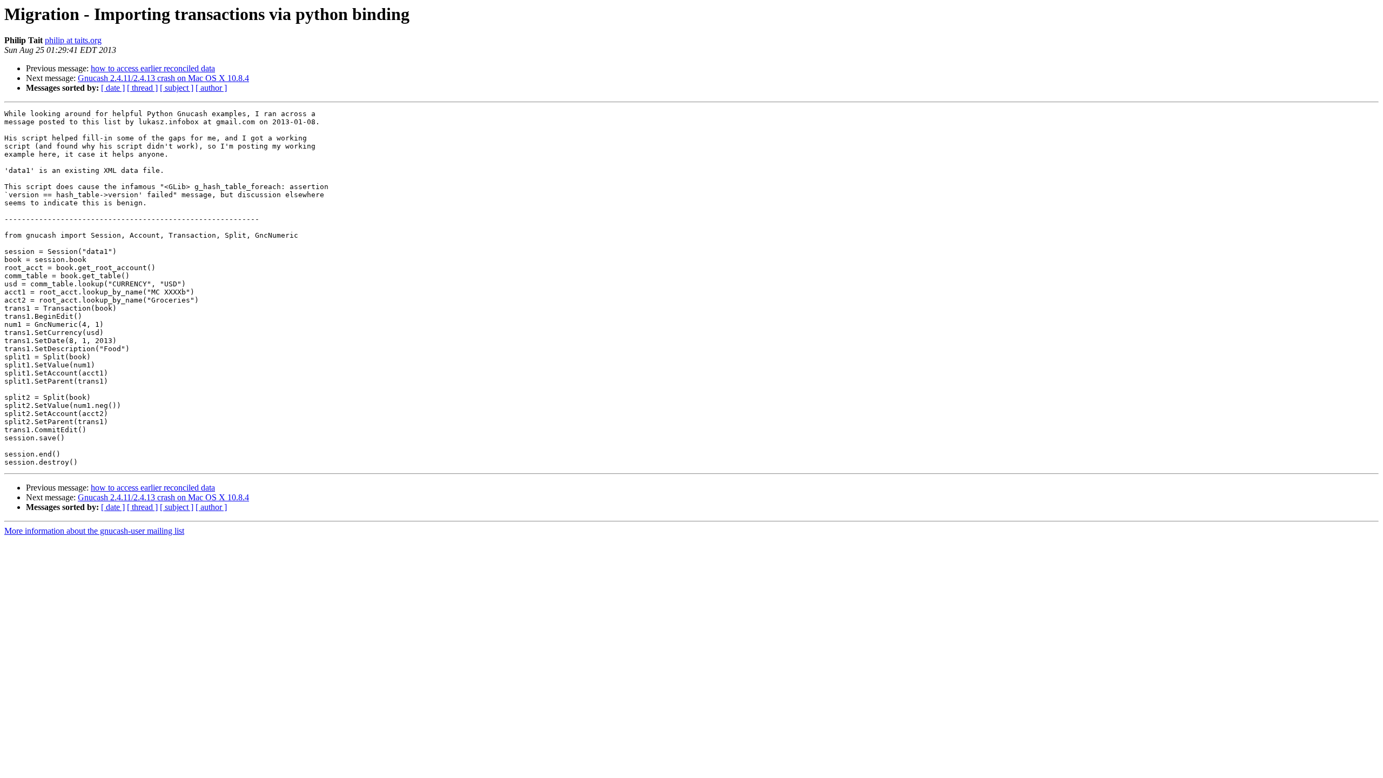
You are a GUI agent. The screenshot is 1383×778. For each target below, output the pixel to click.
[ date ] (113, 87)
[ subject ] (176, 87)
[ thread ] (142, 87)
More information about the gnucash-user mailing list (94, 530)
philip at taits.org (73, 40)
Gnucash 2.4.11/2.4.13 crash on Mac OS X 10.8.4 (163, 78)
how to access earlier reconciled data (153, 68)
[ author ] (211, 87)
